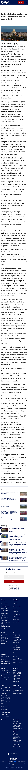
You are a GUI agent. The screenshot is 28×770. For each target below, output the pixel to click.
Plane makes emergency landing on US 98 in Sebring (9, 505)
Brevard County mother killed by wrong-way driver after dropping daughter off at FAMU (17, 558)
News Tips (16, 685)
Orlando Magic (16, 658)
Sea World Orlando (5, 663)
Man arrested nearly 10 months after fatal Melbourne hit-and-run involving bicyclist (17, 544)
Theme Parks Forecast (16, 612)
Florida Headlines (5, 602)
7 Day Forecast (16, 609)
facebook (8, 754)
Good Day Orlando (5, 674)
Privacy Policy (15, 588)
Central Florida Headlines (4, 604)
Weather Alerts (16, 605)
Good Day (16, 632)
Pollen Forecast (16, 616)
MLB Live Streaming (17, 728)
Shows (3, 668)
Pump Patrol (4, 634)
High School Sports (17, 662)
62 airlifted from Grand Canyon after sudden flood (9, 492)
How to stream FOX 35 (5, 687)
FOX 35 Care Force (17, 635)
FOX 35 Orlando (4, 22)
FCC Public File (4, 714)
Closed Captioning (5, 712)
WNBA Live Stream (17, 744)
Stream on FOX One (16, 720)
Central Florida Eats (5, 681)
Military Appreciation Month (5, 626)
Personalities (4, 693)
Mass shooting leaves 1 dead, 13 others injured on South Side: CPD (8, 499)
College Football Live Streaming (16, 726)
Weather (15, 600)
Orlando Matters (5, 675)
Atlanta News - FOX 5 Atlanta (17, 679)
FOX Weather (16, 618)
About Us (4, 685)
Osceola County (5, 617)
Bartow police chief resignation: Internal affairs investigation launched (10, 518)
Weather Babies (16, 637)
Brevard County (4, 608)
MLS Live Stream (17, 746)
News (9, 22)
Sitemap (3, 628)
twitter (11, 754)
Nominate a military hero (5, 623)
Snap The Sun (16, 622)
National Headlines (5, 606)
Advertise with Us (5, 705)
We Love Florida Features (5, 657)
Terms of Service (15, 589)
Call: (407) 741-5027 (17, 687)
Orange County (4, 615)
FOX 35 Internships (5, 697)
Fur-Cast (15, 645)
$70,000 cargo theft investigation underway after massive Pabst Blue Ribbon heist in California (9, 512)
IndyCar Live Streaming (16, 733)
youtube (17, 754)
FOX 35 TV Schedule (5, 672)
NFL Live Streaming (17, 723)
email (19, 754)
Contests (4, 720)
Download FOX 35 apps (5, 702)
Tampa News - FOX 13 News (17, 676)
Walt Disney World (5, 661)
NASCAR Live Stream (16, 730)
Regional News (16, 669)
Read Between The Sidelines (17, 655)
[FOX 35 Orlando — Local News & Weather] (5, 2)
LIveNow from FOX (5, 679)
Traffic (3, 632)
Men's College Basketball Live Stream (16, 737)
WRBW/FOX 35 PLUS (4, 710)
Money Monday (16, 649)
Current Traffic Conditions (4, 636)
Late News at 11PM (5, 677)
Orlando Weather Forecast (17, 607)
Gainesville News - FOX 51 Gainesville (17, 673)
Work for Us (4, 695)
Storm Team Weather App (16, 620)
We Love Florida (16, 634)
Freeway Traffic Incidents (4, 639)
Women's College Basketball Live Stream (17, 742)
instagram (14, 754)
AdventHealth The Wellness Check (17, 640)
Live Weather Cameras (16, 602)
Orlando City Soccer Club (17, 660)
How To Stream (5, 670)
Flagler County (4, 610)
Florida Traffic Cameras (4, 642)
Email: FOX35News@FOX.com (18, 689)
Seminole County (5, 619)
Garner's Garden (16, 644)
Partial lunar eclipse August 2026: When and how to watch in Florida (18, 530)
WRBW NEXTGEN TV (5, 707)
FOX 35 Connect (16, 695)
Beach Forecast (16, 614)
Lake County (4, 612)
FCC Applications (5, 716)
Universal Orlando (5, 665)
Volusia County (4, 620)
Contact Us (3, 692)
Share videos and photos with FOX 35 (17, 692)
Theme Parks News (5, 659)
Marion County (4, 613)
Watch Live (21, 2)
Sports (15, 653)
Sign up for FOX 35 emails (5, 699)
